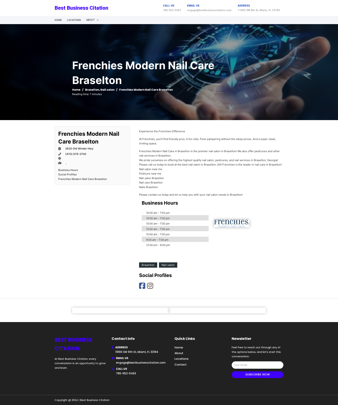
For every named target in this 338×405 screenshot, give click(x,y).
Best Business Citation (81, 8)
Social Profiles (67, 174)
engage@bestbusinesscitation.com (141, 362)
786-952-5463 (126, 373)
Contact (180, 365)
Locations (74, 20)
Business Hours (68, 170)
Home (58, 20)
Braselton (92, 90)
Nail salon (107, 90)
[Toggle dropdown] (97, 20)
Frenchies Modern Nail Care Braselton (82, 179)
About (178, 353)
